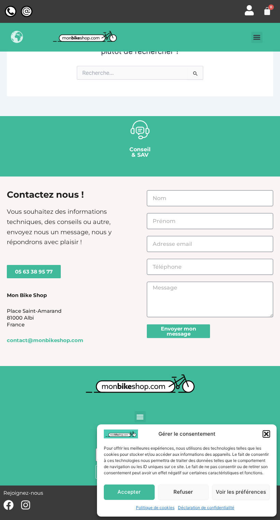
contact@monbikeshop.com (45, 340)
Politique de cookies (155, 507)
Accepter (129, 492)
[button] (266, 434)
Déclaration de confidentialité (206, 507)
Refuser (183, 492)
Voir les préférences (241, 492)
